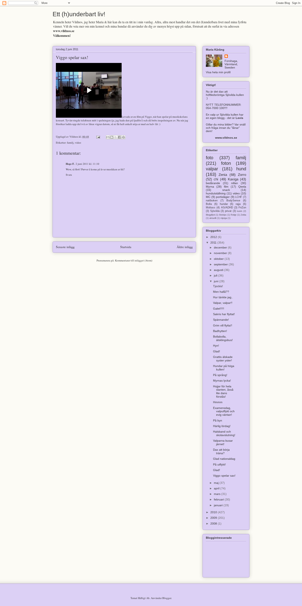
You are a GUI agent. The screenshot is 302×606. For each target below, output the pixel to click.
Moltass (210, 207)
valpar (212, 168)
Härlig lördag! (222, 426)
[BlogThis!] (112, 137)
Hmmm (217, 402)
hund (241, 168)
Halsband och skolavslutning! (224, 433)
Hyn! (216, 345)
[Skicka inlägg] (98, 136)
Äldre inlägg (185, 247)
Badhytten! (220, 331)
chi (216, 179)
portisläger (223, 197)
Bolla (209, 204)
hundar (224, 204)
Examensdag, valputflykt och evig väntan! (224, 411)
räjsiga (223, 218)
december (221, 247)
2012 (214, 237)
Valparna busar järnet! (223, 442)
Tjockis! (218, 286)
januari (219, 505)
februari (219, 499)
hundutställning (216, 193)
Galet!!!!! (218, 308)
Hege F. (70, 164)
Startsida (125, 247)
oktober (219, 258)
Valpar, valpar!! (222, 302)
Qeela (242, 186)
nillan (234, 183)
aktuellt (212, 218)
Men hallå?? (221, 291)
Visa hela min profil (218, 72)
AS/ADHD (227, 207)
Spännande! (221, 319)
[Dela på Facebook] (120, 137)
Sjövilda (215, 211)
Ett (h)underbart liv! (79, 14)
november (221, 253)
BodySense (233, 200)
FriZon (242, 207)
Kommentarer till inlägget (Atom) (133, 260)
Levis (239, 118)
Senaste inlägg (65, 247)
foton (226, 163)
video (78, 142)
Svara (69, 174)
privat (228, 211)
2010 (214, 512)
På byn (217, 420)
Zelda (243, 215)
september (221, 264)
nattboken (212, 200)
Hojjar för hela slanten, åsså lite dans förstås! (223, 391)
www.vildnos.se (63, 30)
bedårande (213, 183)
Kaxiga (233, 179)
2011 (213, 242)
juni (216, 281)
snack (226, 190)
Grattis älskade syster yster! (223, 358)
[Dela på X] (116, 137)
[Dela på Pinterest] (123, 137)
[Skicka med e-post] (108, 137)
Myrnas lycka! (222, 380)
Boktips (223, 215)
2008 (214, 523)
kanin (239, 211)
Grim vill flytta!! (222, 325)
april (217, 488)
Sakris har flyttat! (224, 314)
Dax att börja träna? (221, 451)
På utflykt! (219, 464)
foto (209, 157)
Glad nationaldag (224, 458)
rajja (238, 204)
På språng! (220, 375)
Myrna (210, 186)
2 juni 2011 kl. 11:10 (87, 164)
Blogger (166, 598)
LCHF (238, 197)
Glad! (216, 351)
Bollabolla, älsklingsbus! (223, 338)
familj (70, 142)
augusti (219, 270)
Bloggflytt (210, 215)
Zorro (242, 175)
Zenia (223, 175)
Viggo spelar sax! (72, 57)
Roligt (233, 215)
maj (216, 482)
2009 (214, 517)
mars (217, 494)
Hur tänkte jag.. (223, 297)
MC (208, 197)
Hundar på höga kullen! (223, 367)
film (226, 186)
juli (216, 275)
